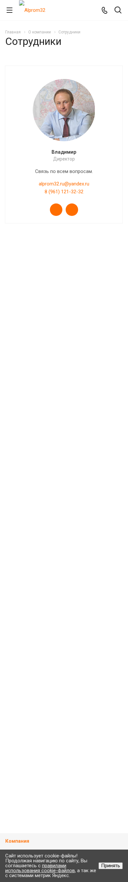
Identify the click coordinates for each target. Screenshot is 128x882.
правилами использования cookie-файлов (40, 868)
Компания (17, 841)
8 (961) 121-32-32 (64, 192)
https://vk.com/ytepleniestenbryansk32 (56, 209)
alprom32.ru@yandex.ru (64, 184)
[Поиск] (118, 10)
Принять (110, 866)
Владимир (64, 152)
